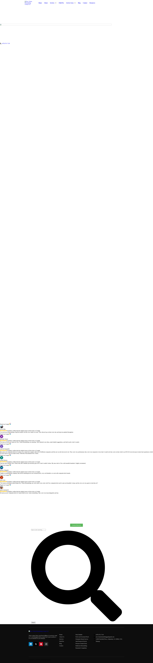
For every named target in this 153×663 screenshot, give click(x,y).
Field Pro (61, 3)
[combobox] (38, 530)
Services (52, 3)
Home (40, 3)
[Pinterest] (41, 644)
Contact (85, 3)
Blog (79, 3)
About (46, 3)
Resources (92, 3)
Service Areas (70, 3)
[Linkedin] (31, 644)
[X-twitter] (36, 644)
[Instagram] (46, 644)
